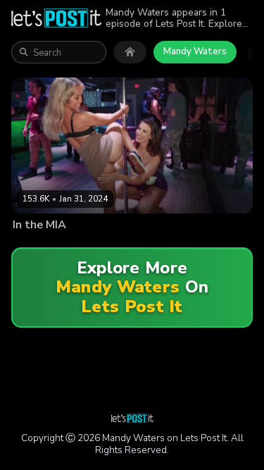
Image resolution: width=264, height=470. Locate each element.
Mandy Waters (195, 51)
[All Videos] (129, 52)
